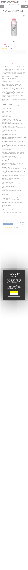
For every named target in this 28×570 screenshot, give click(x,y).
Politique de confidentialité (14, 296)
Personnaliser (14, 294)
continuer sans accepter (17, 271)
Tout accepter (14, 291)
